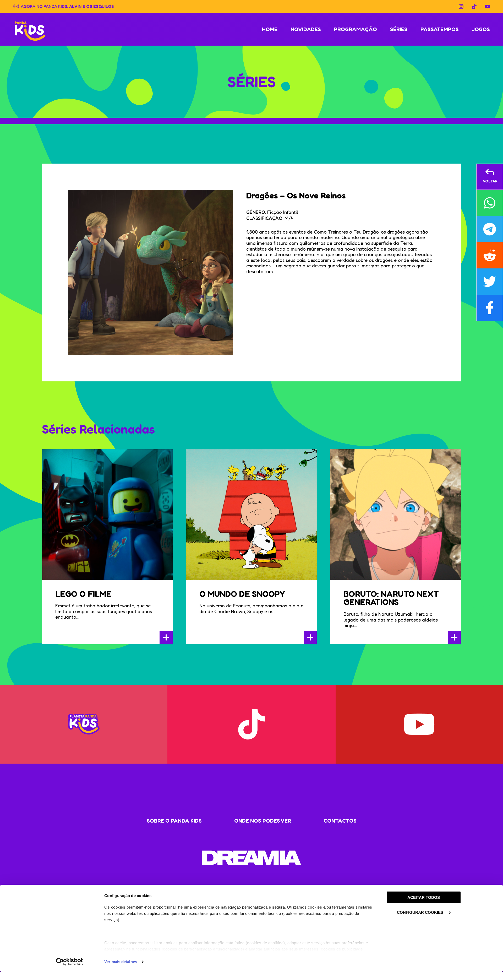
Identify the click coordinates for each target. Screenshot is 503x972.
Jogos (481, 29)
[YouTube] (487, 6)
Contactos (340, 821)
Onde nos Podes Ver (262, 821)
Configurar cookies (420, 912)
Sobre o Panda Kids (174, 821)
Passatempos (439, 29)
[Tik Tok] (474, 6)
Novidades (306, 29)
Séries (398, 29)
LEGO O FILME (83, 594)
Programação (355, 29)
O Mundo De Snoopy (242, 594)
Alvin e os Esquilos (91, 6)
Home (269, 29)
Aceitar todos (423, 897)
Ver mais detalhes (120, 961)
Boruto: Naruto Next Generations (391, 598)
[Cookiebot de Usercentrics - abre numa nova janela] (69, 962)
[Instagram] (461, 6)
